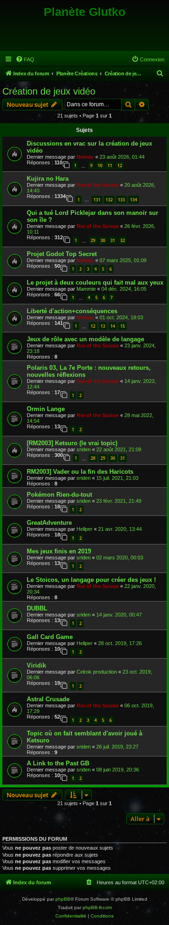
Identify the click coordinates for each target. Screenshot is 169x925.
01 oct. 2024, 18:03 (121, 317)
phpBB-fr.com (97, 907)
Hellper (84, 529)
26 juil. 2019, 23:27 (117, 746)
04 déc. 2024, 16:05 (123, 289)
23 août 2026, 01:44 (122, 157)
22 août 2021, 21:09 (118, 449)
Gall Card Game (50, 636)
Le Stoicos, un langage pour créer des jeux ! (91, 579)
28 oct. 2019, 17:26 (120, 643)
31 (112, 240)
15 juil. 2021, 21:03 (117, 478)
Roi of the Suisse (98, 185)
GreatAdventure (49, 522)
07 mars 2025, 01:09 (123, 260)
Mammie (86, 289)
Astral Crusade (48, 699)
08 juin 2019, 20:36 (117, 769)
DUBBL (37, 608)
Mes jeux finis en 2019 (59, 551)
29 (93, 240)
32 (122, 240)
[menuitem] (24, 59)
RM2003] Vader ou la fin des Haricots (80, 471)
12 (119, 165)
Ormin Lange (46, 408)
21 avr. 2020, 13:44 (120, 529)
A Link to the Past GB (58, 763)
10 (100, 165)
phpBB (62, 899)
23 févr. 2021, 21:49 (118, 501)
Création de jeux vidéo (48, 91)
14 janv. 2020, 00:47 (119, 614)
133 (121, 200)
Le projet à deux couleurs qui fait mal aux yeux (95, 282)
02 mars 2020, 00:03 (119, 557)
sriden (84, 449)
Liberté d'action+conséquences (72, 311)
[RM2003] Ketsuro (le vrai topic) (72, 443)
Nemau (85, 157)
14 (112, 326)
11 (110, 165)
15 (122, 326)
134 (133, 200)
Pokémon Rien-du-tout (59, 494)
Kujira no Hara (48, 178)
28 (93, 458)
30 (102, 240)
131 (96, 200)
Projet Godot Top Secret (62, 253)
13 (102, 326)
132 (109, 200)
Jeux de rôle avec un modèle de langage (85, 339)
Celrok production (97, 672)
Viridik (36, 665)
